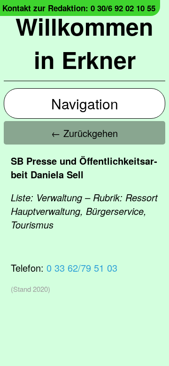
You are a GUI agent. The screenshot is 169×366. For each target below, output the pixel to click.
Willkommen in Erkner (84, 42)
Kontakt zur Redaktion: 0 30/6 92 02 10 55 (78, 8)
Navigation (84, 103)
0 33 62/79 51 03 (81, 267)
